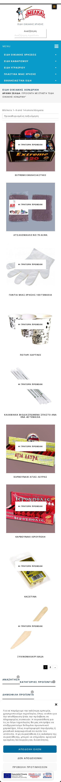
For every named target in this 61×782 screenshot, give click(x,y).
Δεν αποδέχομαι (30, 758)
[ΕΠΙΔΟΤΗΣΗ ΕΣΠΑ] (27, 775)
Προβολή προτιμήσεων (30, 767)
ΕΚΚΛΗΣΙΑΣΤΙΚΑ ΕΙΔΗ (18, 80)
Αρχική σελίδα (11, 93)
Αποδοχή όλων (30, 749)
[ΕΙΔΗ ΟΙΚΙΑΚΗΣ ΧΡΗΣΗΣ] (30, 13)
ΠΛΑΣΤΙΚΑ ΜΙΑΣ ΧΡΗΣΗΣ (20, 74)
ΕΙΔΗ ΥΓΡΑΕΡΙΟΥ (14, 67)
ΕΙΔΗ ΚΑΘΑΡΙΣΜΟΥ (16, 61)
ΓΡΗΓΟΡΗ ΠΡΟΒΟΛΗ (32, 144)
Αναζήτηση (43, 35)
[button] (56, 704)
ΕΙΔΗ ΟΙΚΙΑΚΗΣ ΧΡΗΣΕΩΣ (20, 54)
